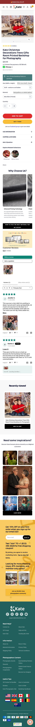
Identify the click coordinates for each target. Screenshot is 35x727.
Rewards (5, 664)
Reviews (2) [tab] (7, 282)
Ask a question (9, 261)
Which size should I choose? (24, 83)
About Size (21, 627)
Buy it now (17, 121)
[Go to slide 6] (20, 41)
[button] (7, 46)
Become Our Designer (24, 672)
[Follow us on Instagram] (12, 614)
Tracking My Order (23, 633)
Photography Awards (9, 661)
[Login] (27, 7)
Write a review (9, 257)
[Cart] (31, 7)
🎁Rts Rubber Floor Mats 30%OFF (17, 2)
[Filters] (9, 288)
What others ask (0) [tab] (24, 282)
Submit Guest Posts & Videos (24, 667)
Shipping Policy (7, 650)
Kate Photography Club (9, 689)
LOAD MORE (17, 513)
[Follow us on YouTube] (26, 614)
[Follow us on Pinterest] (21, 614)
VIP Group (6, 630)
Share (4, 165)
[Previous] (3, 26)
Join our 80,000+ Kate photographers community (18, 592)
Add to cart (17, 426)
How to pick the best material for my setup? (17, 226)
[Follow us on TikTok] (16, 614)
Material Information (9, 647)
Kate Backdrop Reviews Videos (25, 662)
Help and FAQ (22, 630)
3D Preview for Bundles (9, 682)
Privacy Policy (22, 647)
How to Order (22, 685)
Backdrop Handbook (24, 689)
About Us (5, 644)
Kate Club (5, 633)
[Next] (31, 26)
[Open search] (5, 288)
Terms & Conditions (24, 650)
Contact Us (6, 627)
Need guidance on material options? (22, 92)
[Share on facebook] (27, 333)
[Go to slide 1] (13, 41)
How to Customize (23, 682)
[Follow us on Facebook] (7, 614)
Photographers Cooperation (7, 669)
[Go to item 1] (8, 269)
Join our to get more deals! (17, 126)
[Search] (7, 7)
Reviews (5, 685)
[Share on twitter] (31, 333)
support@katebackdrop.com (17, 618)
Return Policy (22, 644)
